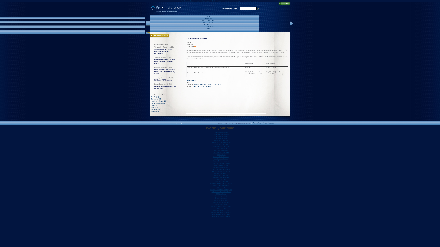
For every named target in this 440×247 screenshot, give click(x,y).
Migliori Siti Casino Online (221, 146)
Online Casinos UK (221, 148)
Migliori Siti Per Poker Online (221, 214)
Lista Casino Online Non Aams (221, 192)
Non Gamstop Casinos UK (221, 153)
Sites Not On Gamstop (221, 151)
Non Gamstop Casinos (221, 132)
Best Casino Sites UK (221, 165)
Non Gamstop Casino (221, 173)
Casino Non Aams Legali (221, 202)
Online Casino (221, 155)
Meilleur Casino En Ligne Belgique (221, 190)
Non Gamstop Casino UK (221, 167)
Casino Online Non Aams (221, 161)
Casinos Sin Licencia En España (221, 142)
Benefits (196, 84)
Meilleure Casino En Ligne (221, 210)
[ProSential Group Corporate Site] (165, 8)
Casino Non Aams (221, 204)
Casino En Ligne (221, 179)
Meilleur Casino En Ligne (221, 177)
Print (194, 80)
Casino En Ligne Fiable (221, 200)
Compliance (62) (156, 99)
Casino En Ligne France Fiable (221, 206)
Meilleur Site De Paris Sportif (221, 216)
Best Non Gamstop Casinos (221, 163)
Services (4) (154, 107)
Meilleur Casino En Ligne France (221, 212)
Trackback (190, 80)
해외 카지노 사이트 (221, 196)
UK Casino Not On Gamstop (221, 171)
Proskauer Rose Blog (204, 86)
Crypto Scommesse (221, 198)
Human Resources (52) (158, 103)
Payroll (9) (154, 105)
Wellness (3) (155, 111)
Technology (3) (155, 109)
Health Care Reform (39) (158, 101)
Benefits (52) (155, 97)
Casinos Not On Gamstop (221, 140)
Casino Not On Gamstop (221, 134)
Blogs (194, 86)
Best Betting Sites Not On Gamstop (221, 183)
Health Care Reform (206, 84)
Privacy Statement (268, 123)
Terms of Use (257, 123)
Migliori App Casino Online (221, 186)
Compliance (217, 84)
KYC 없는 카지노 (221, 194)
